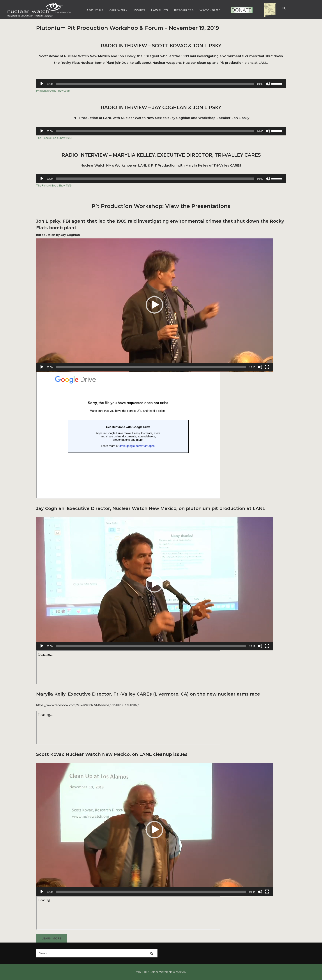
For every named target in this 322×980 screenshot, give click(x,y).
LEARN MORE (51, 938)
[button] (154, 305)
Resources (184, 10)
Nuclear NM (266, 10)
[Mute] (268, 84)
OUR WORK (118, 10)
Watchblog (210, 10)
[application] (161, 83)
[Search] (151, 953)
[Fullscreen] (267, 367)
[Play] (42, 84)
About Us (95, 10)
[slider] (277, 83)
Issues (139, 10)
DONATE (236, 10)
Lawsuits (159, 10)
